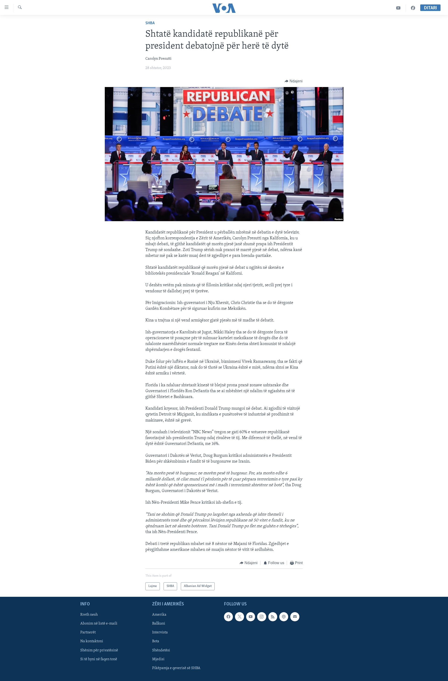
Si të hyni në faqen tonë (98, 659)
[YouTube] (398, 8)
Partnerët (88, 633)
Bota (155, 641)
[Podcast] (283, 616)
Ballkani (158, 624)
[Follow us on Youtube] (250, 616)
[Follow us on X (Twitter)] (239, 616)
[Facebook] (413, 8)
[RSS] (272, 616)
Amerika (159, 615)
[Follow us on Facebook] (228, 616)
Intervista (160, 633)
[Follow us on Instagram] (261, 616)
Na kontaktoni (91, 641)
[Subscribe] (294, 616)
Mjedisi (158, 659)
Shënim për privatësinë (99, 650)
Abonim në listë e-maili (98, 624)
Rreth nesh (89, 615)
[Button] (294, 81)
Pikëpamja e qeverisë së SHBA (176, 668)
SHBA (150, 23)
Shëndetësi (161, 650)
